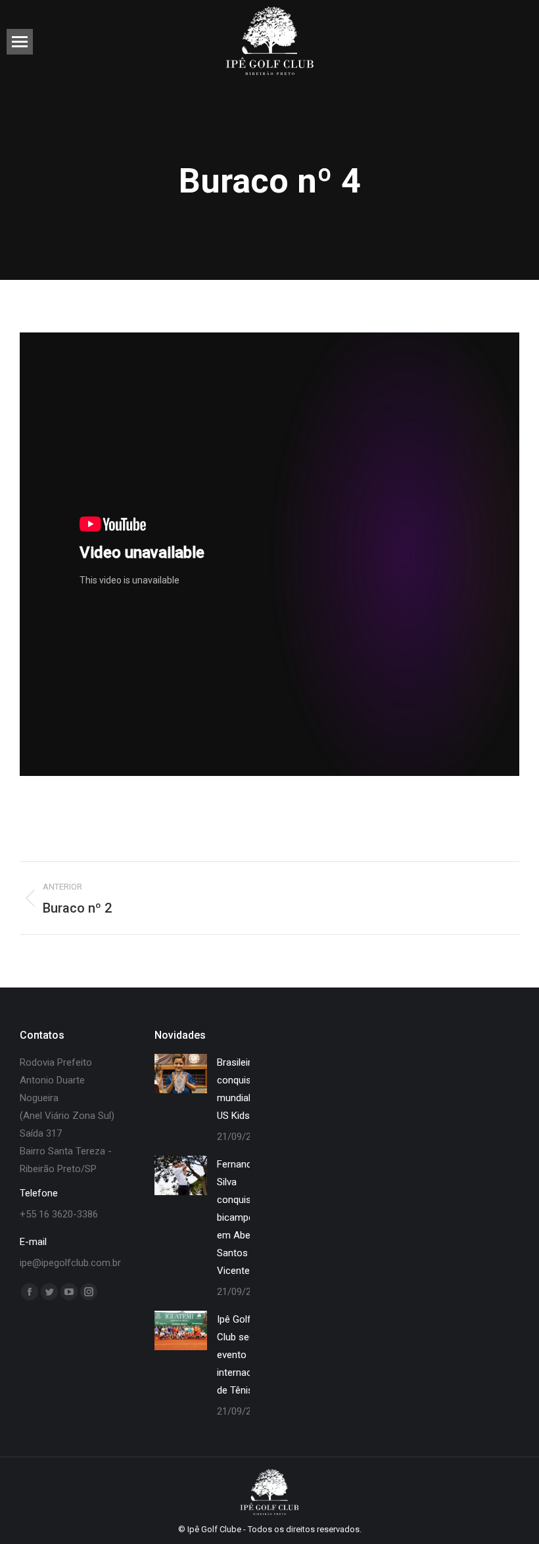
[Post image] (180, 1073)
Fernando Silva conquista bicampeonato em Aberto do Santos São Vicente (248, 1217)
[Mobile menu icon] (20, 42)
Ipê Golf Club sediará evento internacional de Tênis (244, 1354)
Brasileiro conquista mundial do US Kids (240, 1089)
